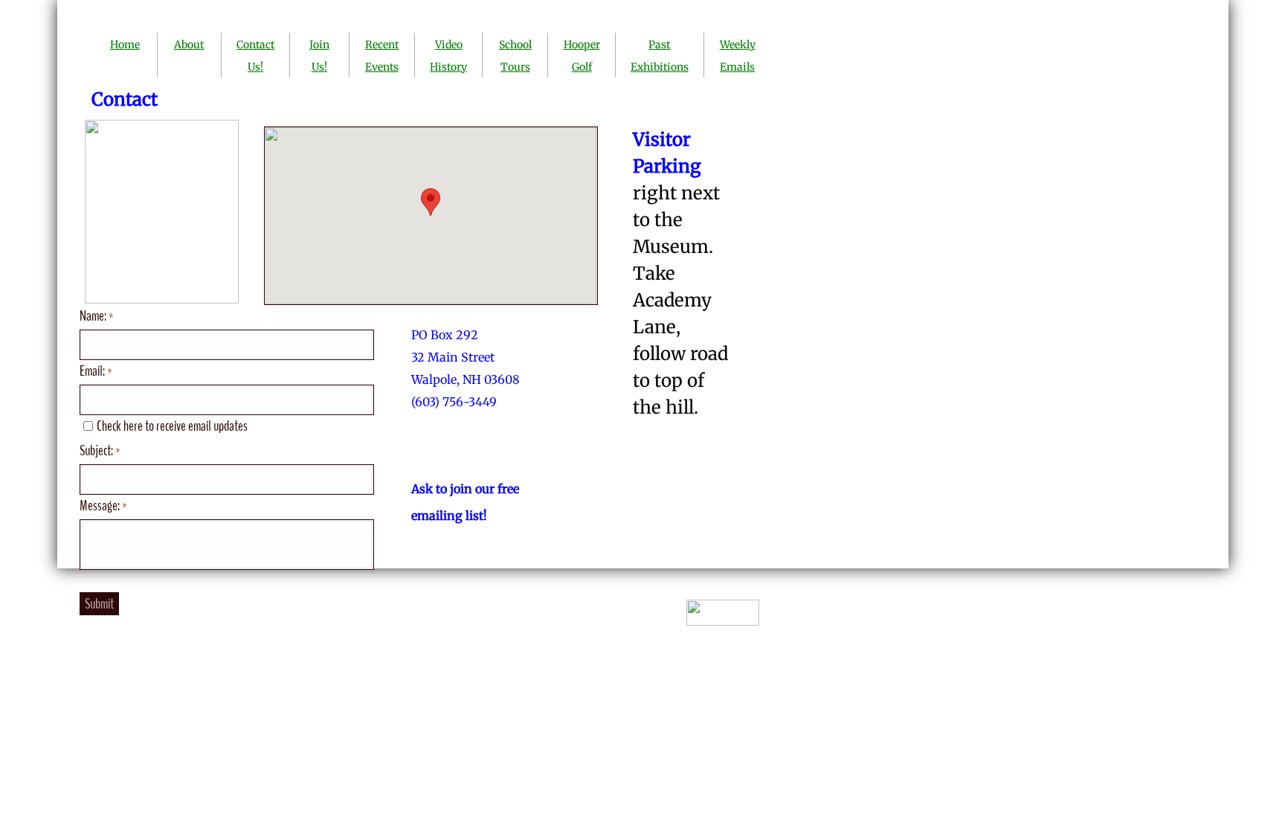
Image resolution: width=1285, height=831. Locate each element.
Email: (96, 371)
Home (125, 44)
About (189, 44)
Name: (97, 316)
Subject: (100, 450)
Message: (103, 505)
